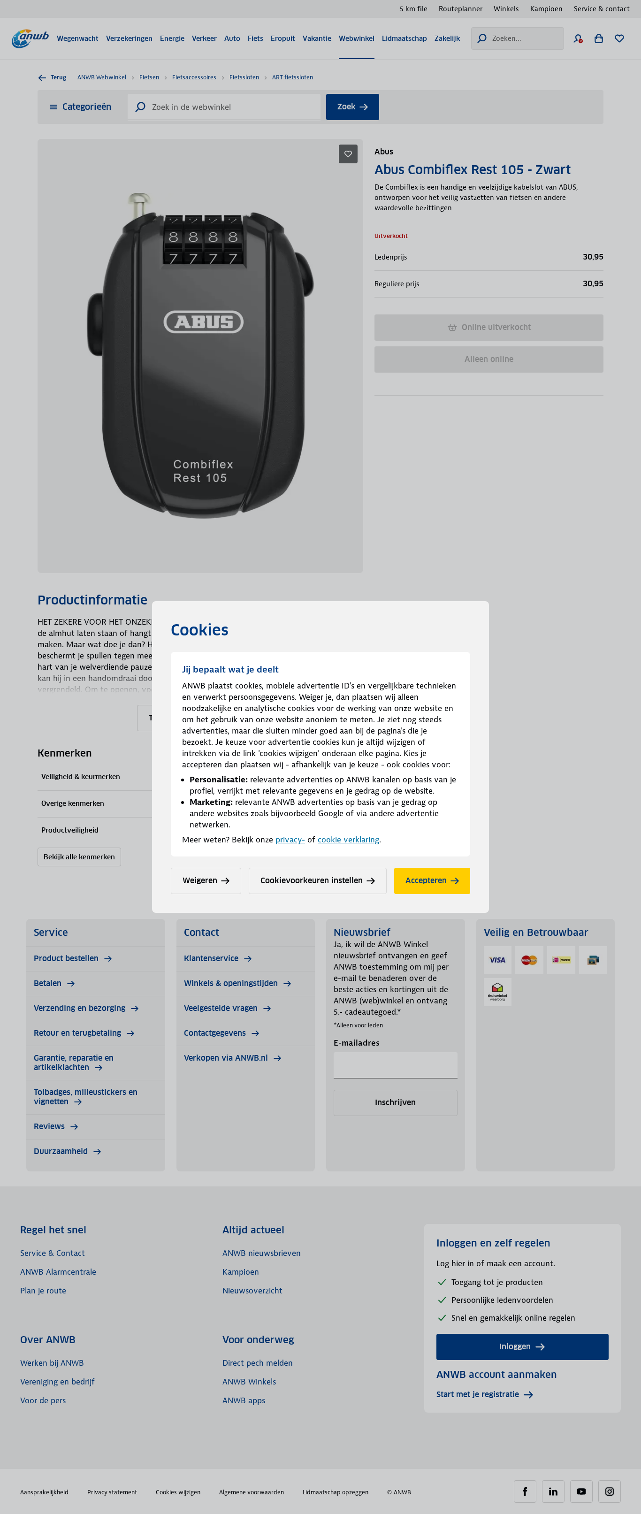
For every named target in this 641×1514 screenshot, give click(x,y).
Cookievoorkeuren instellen (311, 881)
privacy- (290, 839)
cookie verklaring (348, 839)
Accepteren (426, 881)
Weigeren (200, 881)
